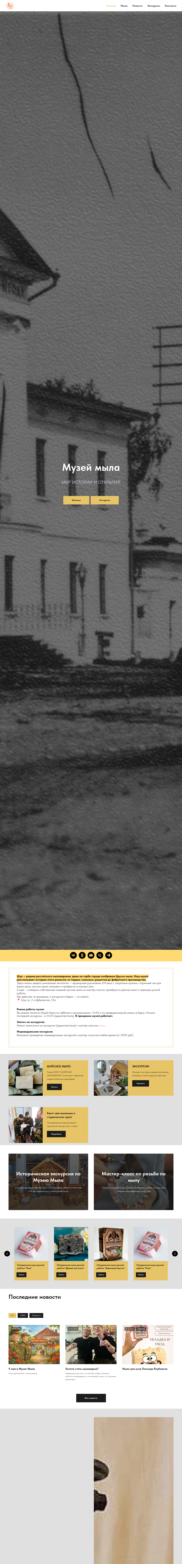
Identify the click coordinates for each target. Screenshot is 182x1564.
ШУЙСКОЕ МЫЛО (59, 1066)
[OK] (82, 955)
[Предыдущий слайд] (7, 1253)
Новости (137, 5)
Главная (111, 5)
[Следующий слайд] (175, 1253)
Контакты (170, 5)
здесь (102, 1025)
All (12, 1315)
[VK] (73, 955)
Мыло (124, 5)
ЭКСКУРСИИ (140, 1066)
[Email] (91, 955)
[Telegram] (108, 955)
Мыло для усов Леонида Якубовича (144, 1368)
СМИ (22, 1315)
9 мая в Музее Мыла (22, 1368)
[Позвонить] (99, 955)
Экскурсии (153, 5)
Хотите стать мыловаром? (82, 1368)
